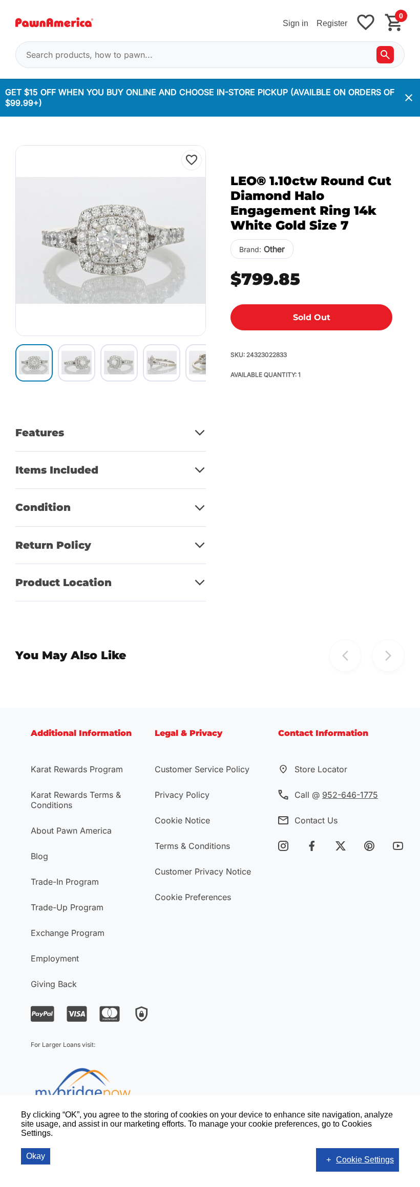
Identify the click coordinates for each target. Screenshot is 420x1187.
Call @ (336, 795)
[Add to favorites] (365, 23)
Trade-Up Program (67, 907)
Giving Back (54, 984)
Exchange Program (67, 933)
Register (332, 23)
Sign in (295, 23)
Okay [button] (35, 1156)
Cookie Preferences (193, 897)
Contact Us (316, 820)
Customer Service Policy (202, 769)
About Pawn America (71, 830)
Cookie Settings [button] (365, 1159)
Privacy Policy (182, 795)
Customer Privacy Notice (203, 871)
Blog (39, 856)
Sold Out (311, 317)
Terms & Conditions (192, 846)
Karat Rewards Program (77, 769)
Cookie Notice (182, 820)
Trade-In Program (65, 882)
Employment (55, 958)
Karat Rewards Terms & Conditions (76, 800)
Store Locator (321, 769)
